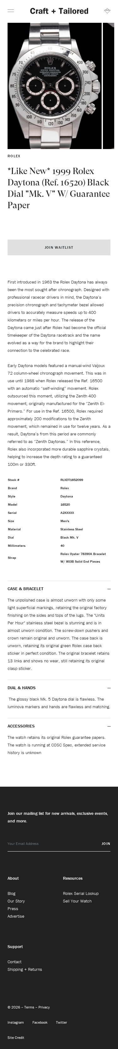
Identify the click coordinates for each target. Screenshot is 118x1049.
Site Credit (16, 1037)
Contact (14, 962)
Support (15, 946)
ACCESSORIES (22, 726)
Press (13, 908)
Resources (72, 878)
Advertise (16, 916)
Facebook (40, 1022)
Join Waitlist (59, 247)
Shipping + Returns (25, 969)
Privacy (44, 1007)
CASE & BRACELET (25, 588)
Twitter (61, 1022)
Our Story (16, 901)
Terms (29, 1007)
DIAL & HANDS (22, 687)
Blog (11, 893)
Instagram (16, 1022)
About (13, 878)
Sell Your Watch (77, 901)
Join (106, 843)
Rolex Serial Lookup (80, 893)
